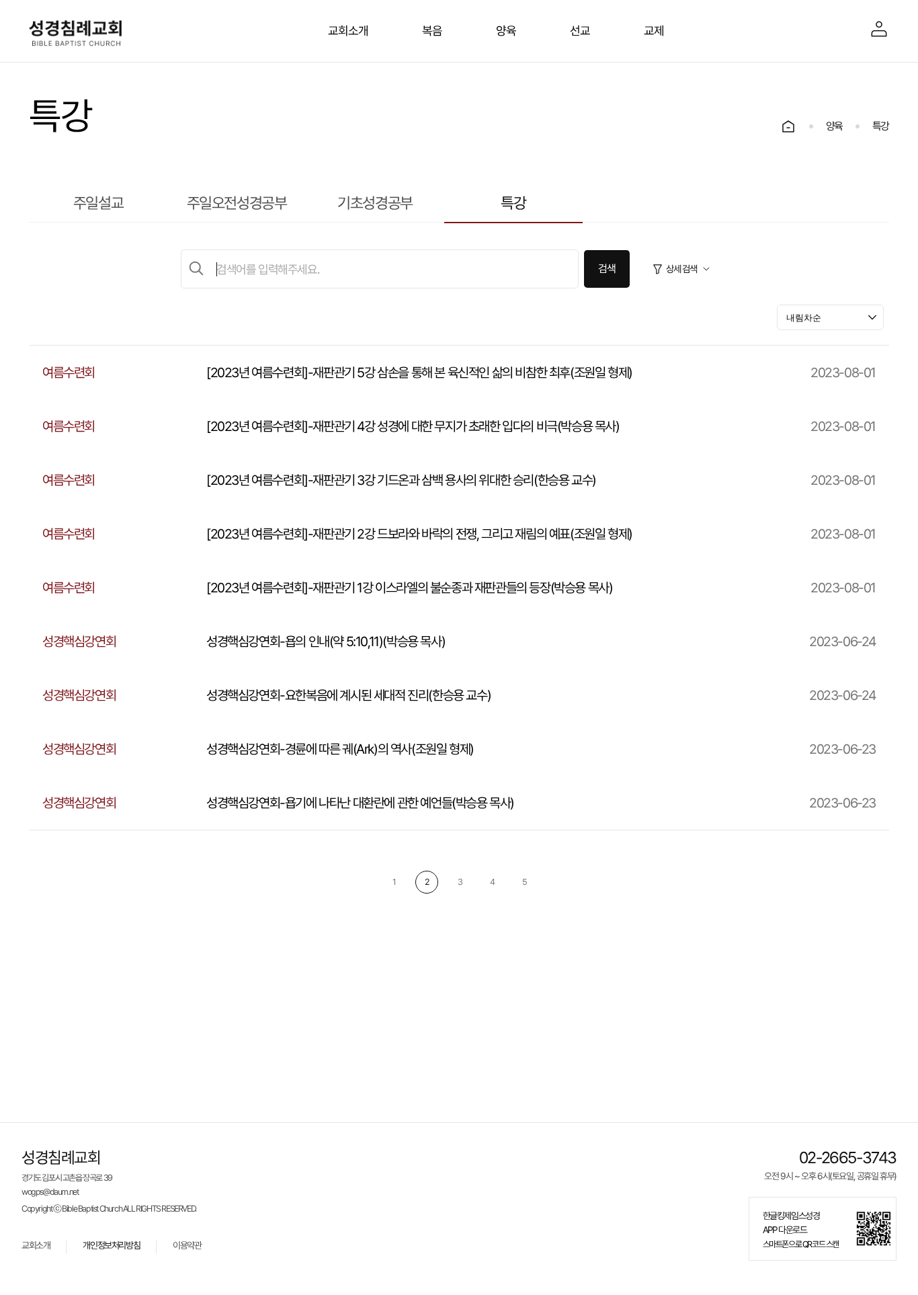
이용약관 (187, 1246)
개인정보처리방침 (111, 1246)
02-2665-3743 (847, 1158)
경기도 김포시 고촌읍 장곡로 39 (67, 1178)
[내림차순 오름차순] (830, 317)
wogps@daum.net (50, 1192)
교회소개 (36, 1246)
